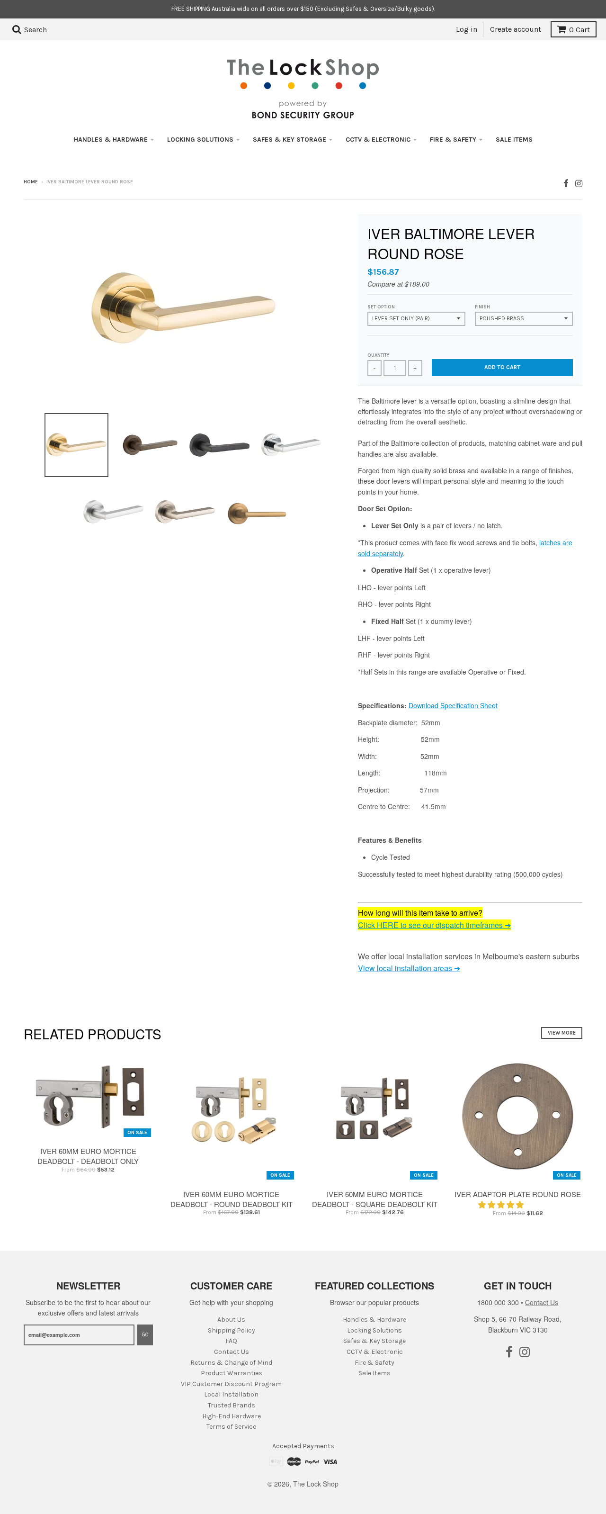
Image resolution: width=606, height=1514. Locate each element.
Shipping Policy (231, 1330)
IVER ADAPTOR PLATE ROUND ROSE (517, 1194)
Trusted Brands (231, 1405)
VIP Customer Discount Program (231, 1384)
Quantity (378, 355)
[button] (502, 1204)
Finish (482, 307)
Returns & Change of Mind (231, 1363)
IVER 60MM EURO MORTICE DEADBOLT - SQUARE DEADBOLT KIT (374, 1199)
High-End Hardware (231, 1416)
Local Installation (231, 1394)
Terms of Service (231, 1427)
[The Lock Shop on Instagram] (578, 182)
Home (31, 182)
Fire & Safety (453, 139)
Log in (466, 29)
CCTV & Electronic (378, 139)
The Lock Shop (316, 1483)
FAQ (231, 1341)
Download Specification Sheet (453, 705)
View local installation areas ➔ (409, 968)
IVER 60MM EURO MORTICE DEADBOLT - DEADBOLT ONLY (88, 1156)
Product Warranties (231, 1373)
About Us (231, 1320)
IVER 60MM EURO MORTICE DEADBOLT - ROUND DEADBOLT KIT (231, 1199)
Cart (579, 29)
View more (562, 1033)
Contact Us (231, 1352)
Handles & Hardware (111, 139)
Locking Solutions (200, 139)
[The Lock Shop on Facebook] (566, 182)
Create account (515, 29)
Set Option (381, 307)
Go (145, 1335)
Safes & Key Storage (289, 139)
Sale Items (514, 139)
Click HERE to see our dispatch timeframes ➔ (434, 924)
